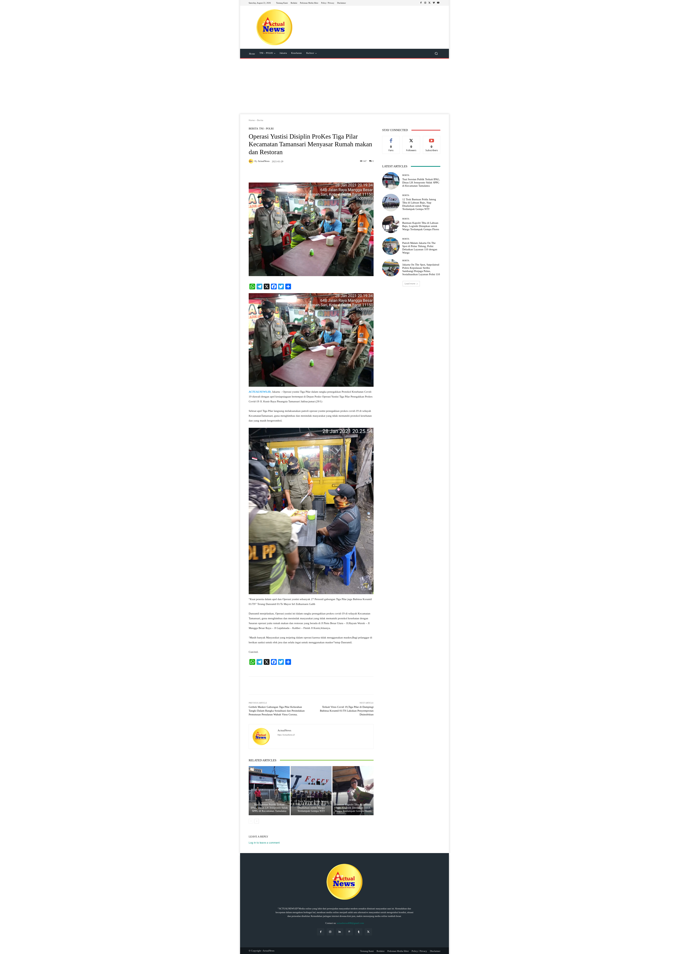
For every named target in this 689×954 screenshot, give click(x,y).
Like (391, 138)
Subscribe (431, 138)
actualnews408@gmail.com (350, 923)
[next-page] (256, 821)
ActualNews (263, 161)
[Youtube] (438, 3)
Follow (411, 138)
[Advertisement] (344, 87)
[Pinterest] (349, 931)
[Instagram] (425, 3)
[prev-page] (251, 821)
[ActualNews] (251, 161)
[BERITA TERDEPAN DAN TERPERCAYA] (274, 27)
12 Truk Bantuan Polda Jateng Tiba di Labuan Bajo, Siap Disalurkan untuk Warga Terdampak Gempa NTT (311, 806)
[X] (429, 3)
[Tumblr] (358, 931)
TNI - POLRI (266, 128)
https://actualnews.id (286, 735)
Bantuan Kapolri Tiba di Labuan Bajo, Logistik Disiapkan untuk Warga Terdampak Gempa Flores (353, 807)
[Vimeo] (434, 3)
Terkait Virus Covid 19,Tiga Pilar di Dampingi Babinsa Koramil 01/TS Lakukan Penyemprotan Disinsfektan (347, 711)
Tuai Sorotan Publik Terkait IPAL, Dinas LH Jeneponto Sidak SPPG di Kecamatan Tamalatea (269, 807)
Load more (410, 283)
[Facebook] (421, 3)
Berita (260, 120)
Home (252, 120)
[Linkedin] (339, 931)
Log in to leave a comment (264, 842)
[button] (436, 53)
